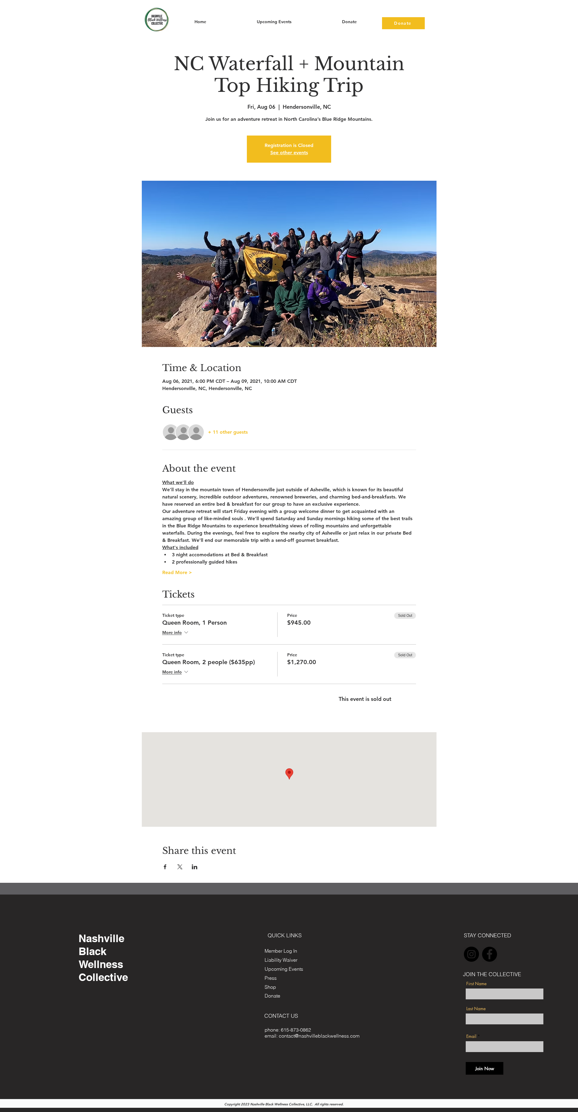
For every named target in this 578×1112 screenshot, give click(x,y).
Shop (270, 987)
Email (471, 1036)
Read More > (177, 572)
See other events (289, 152)
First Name (476, 984)
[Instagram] (471, 954)
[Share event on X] (180, 866)
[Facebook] (489, 954)
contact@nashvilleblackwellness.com (319, 1036)
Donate (272, 996)
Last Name (476, 1009)
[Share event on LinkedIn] (194, 866)
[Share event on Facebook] (165, 866)
